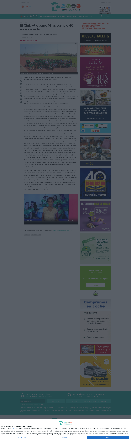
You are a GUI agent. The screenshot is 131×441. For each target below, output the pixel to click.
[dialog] (65, 430)
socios (12, 428)
